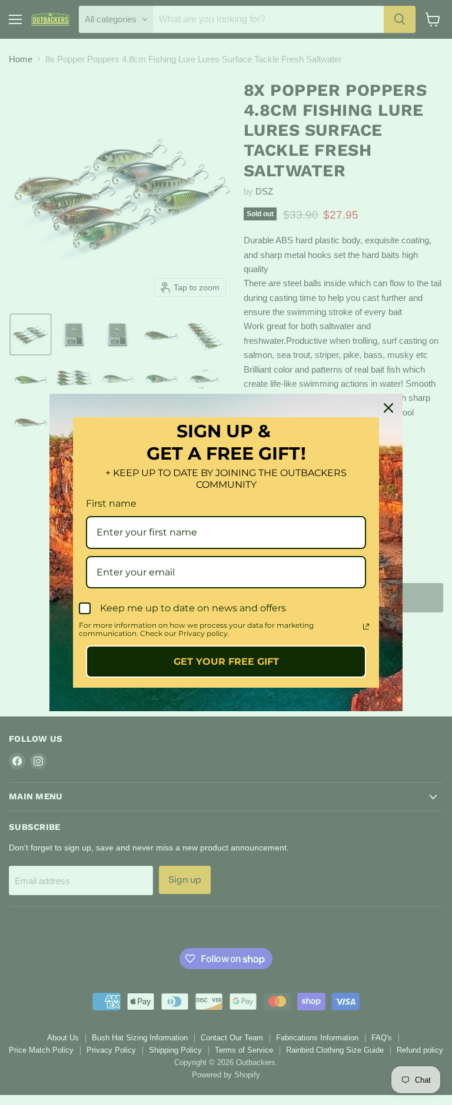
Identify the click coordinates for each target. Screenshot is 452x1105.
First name (111, 503)
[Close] (388, 408)
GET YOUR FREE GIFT (226, 661)
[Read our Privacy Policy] (366, 627)
